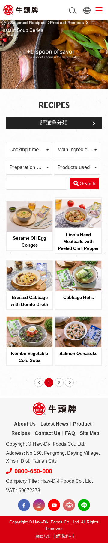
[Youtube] (54, 505)
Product (82, 423)
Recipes (20, 433)
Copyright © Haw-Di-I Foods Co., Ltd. (45, 444)
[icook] (69, 505)
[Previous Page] (38, 382)
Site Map (89, 433)
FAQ (70, 433)
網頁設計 (43, 536)
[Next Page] (69, 382)
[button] (29, 149)
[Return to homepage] (20, 10)
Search (73, 10)
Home (4, 22)
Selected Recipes (28, 22)
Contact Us (47, 433)
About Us (25, 423)
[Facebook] (24, 505)
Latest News (54, 423)
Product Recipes (67, 22)
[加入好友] (84, 505)
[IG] (39, 505)
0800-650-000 (33, 471)
